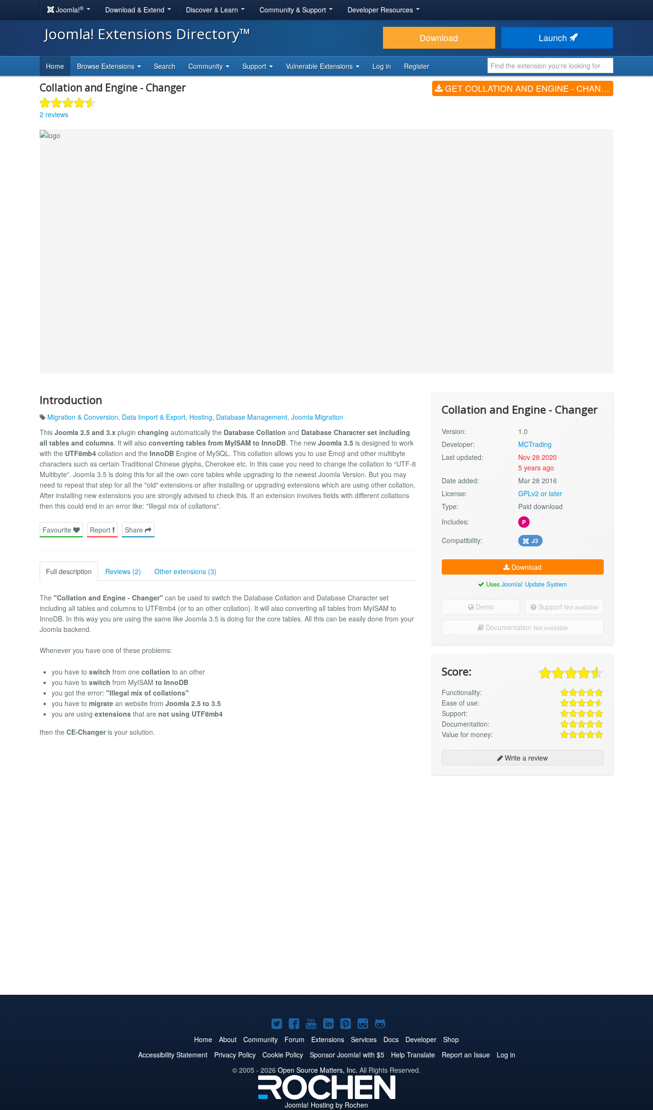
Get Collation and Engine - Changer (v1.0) (528, 88)
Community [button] (206, 66)
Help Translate (413, 1054)
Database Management (251, 417)
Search (164, 66)
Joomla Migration (317, 417)
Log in (381, 66)
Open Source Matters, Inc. (318, 1070)
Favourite (58, 529)
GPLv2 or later (540, 493)
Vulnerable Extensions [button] (320, 66)
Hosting (200, 417)
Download (439, 38)
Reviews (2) (123, 571)
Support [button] (255, 66)
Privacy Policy (235, 1054)
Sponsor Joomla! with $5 (347, 1054)
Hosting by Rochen (326, 1105)
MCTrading (535, 444)
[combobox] (550, 65)
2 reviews (54, 114)
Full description (69, 571)
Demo (484, 606)
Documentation (526, 627)
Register (416, 66)
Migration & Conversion (82, 417)
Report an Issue (466, 1054)
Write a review (525, 757)
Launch (554, 38)
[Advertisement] (522, 844)
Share (135, 529)
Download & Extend (135, 9)
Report (101, 529)
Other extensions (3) (185, 571)
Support (567, 606)
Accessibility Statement (172, 1054)
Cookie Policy (282, 1054)
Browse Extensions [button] (106, 66)
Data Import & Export (153, 417)
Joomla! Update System (534, 583)
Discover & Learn (213, 9)
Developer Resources (381, 9)
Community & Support (294, 9)
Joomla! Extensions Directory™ (147, 34)
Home (55, 66)
